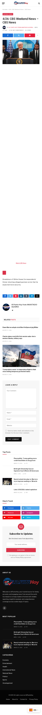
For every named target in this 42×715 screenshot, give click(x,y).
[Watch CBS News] (21, 218)
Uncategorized (7, 683)
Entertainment (7, 663)
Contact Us (23, 699)
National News (7, 14)
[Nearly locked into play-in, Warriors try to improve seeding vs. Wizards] (7, 481)
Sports (5, 680)
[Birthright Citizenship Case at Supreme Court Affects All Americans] (7, 471)
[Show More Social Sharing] (37, 35)
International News (9, 670)
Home (8, 699)
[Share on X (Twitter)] (19, 35)
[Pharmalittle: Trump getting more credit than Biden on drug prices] (7, 460)
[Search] (39, 3)
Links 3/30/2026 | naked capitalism (25, 489)
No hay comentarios (17, 30)
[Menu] (3, 3)
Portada (5, 9)
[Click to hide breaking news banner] (4, 273)
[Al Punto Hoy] (21, 3)
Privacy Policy (20, 557)
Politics (5, 676)
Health (5, 666)
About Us (15, 699)
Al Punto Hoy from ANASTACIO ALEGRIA (21, 27)
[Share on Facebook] (8, 35)
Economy (6, 660)
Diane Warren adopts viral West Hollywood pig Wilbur (20, 327)
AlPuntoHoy (29, 695)
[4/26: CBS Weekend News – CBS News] (21, 52)
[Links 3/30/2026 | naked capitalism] (7, 491)
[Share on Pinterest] (30, 35)
